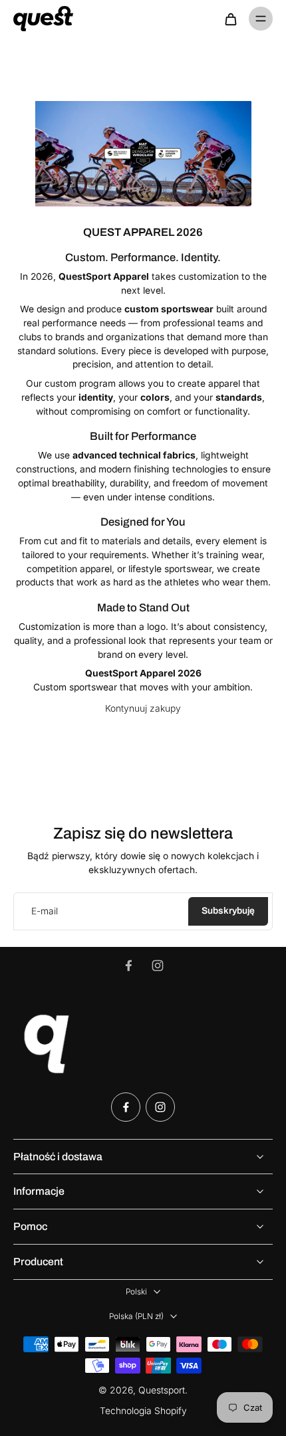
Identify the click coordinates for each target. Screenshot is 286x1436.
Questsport (161, 1390)
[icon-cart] (230, 18)
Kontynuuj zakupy (143, 708)
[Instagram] (157, 965)
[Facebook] (128, 965)
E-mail (44, 911)
